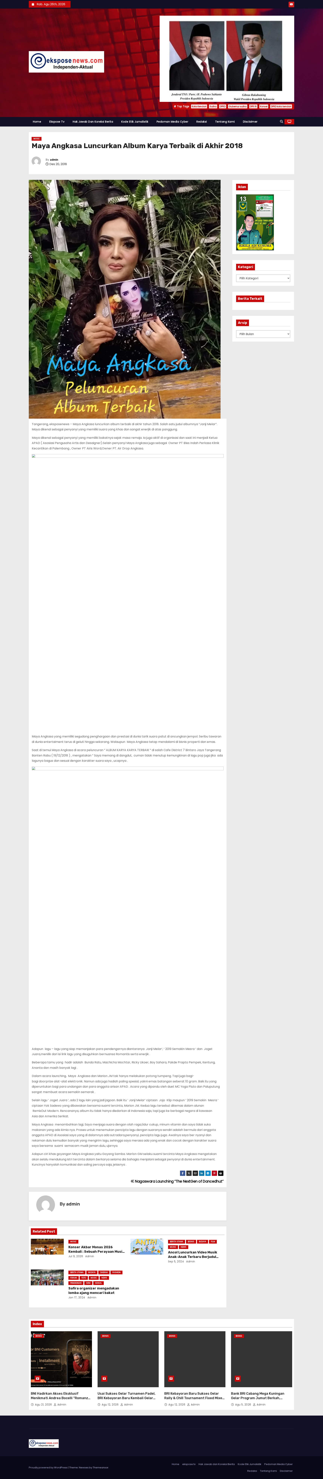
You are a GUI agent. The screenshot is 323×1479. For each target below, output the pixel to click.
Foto (83, 1277)
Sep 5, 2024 (176, 1261)
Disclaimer (250, 121)
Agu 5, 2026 (243, 1404)
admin (54, 159)
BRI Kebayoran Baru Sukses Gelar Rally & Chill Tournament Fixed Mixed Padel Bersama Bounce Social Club (194, 1398)
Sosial (98, 1283)
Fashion (116, 1272)
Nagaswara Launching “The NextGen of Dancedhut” (179, 1181)
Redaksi (201, 121)
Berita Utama (176, 1241)
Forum (73, 1277)
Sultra (213, 106)
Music (36, 138)
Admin (190, 1261)
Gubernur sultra (238, 106)
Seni (88, 1283)
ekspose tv (56, 121)
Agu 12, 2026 (110, 1404)
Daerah (104, 1272)
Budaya (202, 1241)
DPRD (222, 106)
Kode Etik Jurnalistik (134, 121)
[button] (281, 121)
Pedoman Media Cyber (172, 121)
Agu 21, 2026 (44, 1404)
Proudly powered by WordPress (48, 1467)
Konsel (263, 106)
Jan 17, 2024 (76, 1297)
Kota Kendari (199, 106)
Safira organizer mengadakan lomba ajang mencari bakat (93, 1290)
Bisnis (191, 1241)
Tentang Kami (225, 121)
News (183, 1247)
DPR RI (253, 106)
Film (213, 1241)
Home (37, 121)
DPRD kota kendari (281, 106)
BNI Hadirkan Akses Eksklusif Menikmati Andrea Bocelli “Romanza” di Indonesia (61, 1398)
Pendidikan (75, 1283)
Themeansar (100, 1467)
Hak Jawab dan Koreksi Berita (93, 121)
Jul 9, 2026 (75, 1256)
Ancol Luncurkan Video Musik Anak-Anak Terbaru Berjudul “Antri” (192, 1256)
